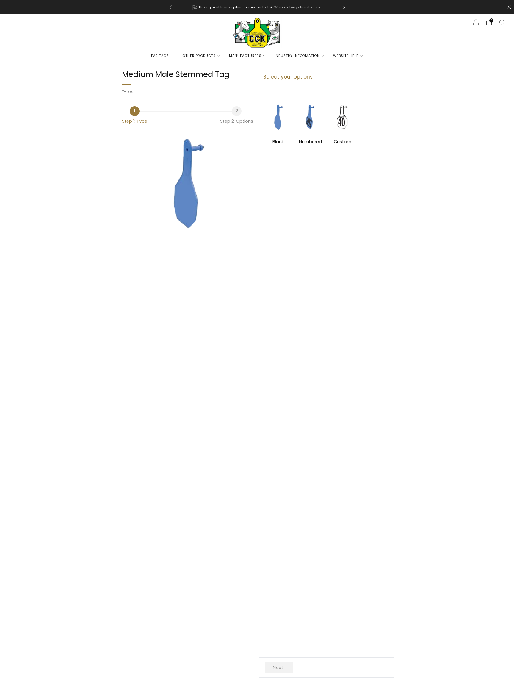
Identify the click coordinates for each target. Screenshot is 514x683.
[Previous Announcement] (170, 7)
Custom (342, 142)
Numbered (310, 142)
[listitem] (257, 7)
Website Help (345, 55)
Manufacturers (245, 55)
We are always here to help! (297, 7)
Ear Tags (160, 55)
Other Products (199, 55)
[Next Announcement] (344, 7)
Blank (278, 142)
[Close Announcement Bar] (509, 7)
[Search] (502, 22)
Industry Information (297, 55)
